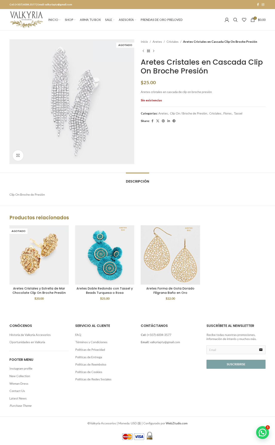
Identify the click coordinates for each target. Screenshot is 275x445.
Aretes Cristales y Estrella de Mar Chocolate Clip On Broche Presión (39, 290)
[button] (262, 432)
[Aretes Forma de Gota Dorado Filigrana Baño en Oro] (170, 255)
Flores (227, 113)
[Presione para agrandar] (18, 155)
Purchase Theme (20, 405)
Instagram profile (20, 368)
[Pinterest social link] (163, 121)
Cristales (173, 41)
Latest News (18, 398)
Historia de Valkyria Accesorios (30, 335)
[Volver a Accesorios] (148, 50)
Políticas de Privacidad (90, 349)
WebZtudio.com (177, 423)
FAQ (78, 335)
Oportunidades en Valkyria (27, 342)
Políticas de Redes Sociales (93, 379)
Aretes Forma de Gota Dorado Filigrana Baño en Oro (170, 290)
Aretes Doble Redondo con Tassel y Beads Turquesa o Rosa (104, 290)
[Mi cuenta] (227, 19)
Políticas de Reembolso (90, 364)
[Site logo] (26, 19)
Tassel (238, 113)
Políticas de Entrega (88, 357)
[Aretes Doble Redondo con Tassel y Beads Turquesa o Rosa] (104, 255)
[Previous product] (143, 50)
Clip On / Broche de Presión (188, 113)
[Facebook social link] (257, 5)
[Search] (235, 19)
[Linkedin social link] (168, 121)
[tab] (137, 179)
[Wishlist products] (244, 19)
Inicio (144, 41)
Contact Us (17, 391)
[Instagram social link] (263, 5)
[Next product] (153, 50)
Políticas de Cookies (88, 372)
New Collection (19, 376)
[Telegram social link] (174, 121)
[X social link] (157, 121)
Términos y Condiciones (91, 342)
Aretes (157, 41)
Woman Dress (18, 383)
